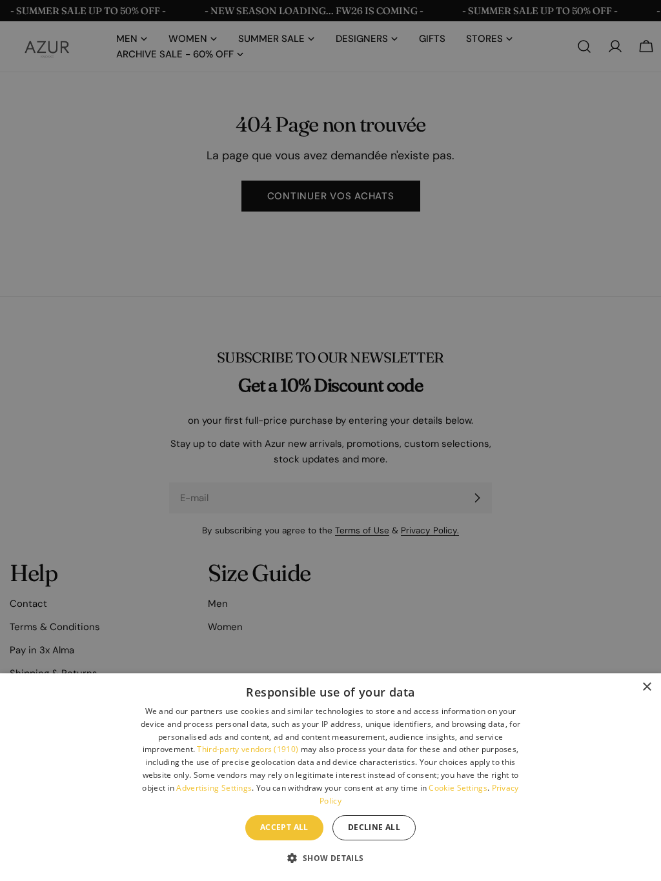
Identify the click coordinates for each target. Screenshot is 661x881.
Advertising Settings (214, 787)
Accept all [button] (284, 827)
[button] (330, 858)
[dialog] (330, 777)
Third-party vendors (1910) (247, 749)
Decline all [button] (374, 827)
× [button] (646, 687)
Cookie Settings (458, 787)
